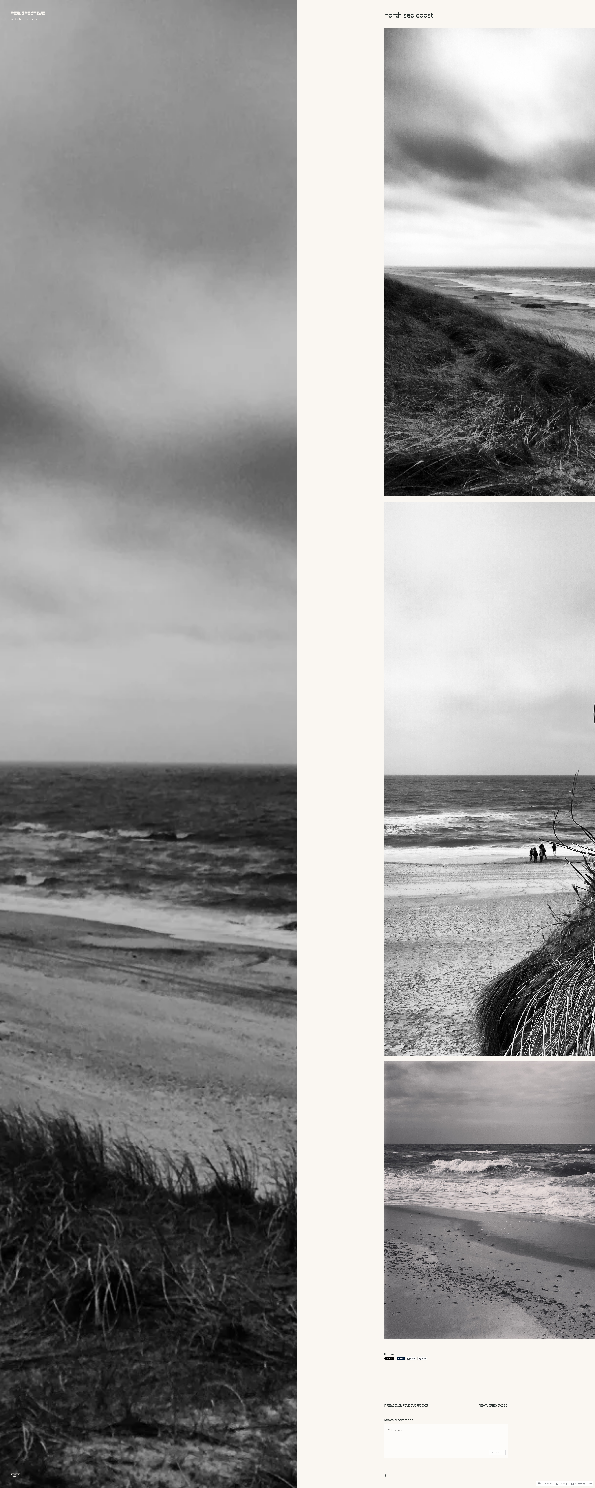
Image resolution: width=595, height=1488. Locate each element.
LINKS (13, 1476)
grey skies (498, 1405)
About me (15, 1474)
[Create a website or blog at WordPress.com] (385, 1475)
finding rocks (416, 1405)
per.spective (28, 13)
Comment (497, 1452)
